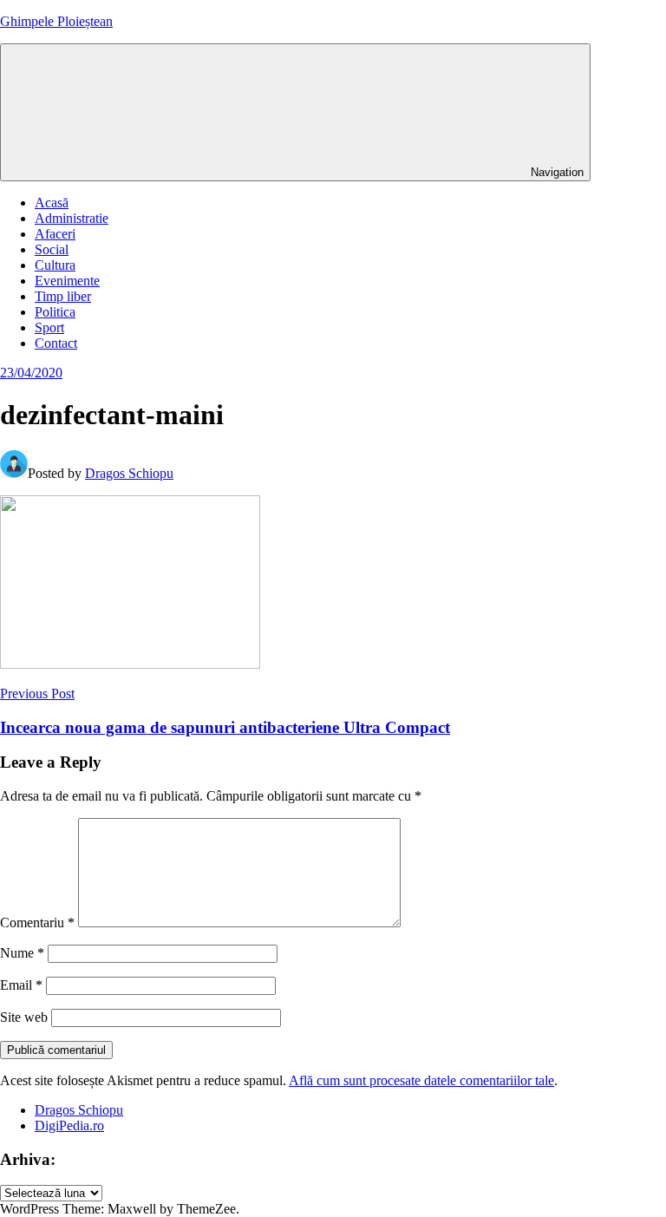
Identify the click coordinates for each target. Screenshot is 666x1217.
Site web (24, 1017)
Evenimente (67, 280)
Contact (56, 343)
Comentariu (37, 922)
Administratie (71, 218)
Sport (49, 327)
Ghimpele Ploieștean (56, 21)
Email (21, 985)
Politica (55, 311)
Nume (22, 952)
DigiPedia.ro (69, 1125)
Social (52, 249)
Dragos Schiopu (129, 473)
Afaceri (55, 233)
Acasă (52, 202)
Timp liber (63, 296)
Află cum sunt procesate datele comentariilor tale (421, 1080)
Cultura (55, 265)
